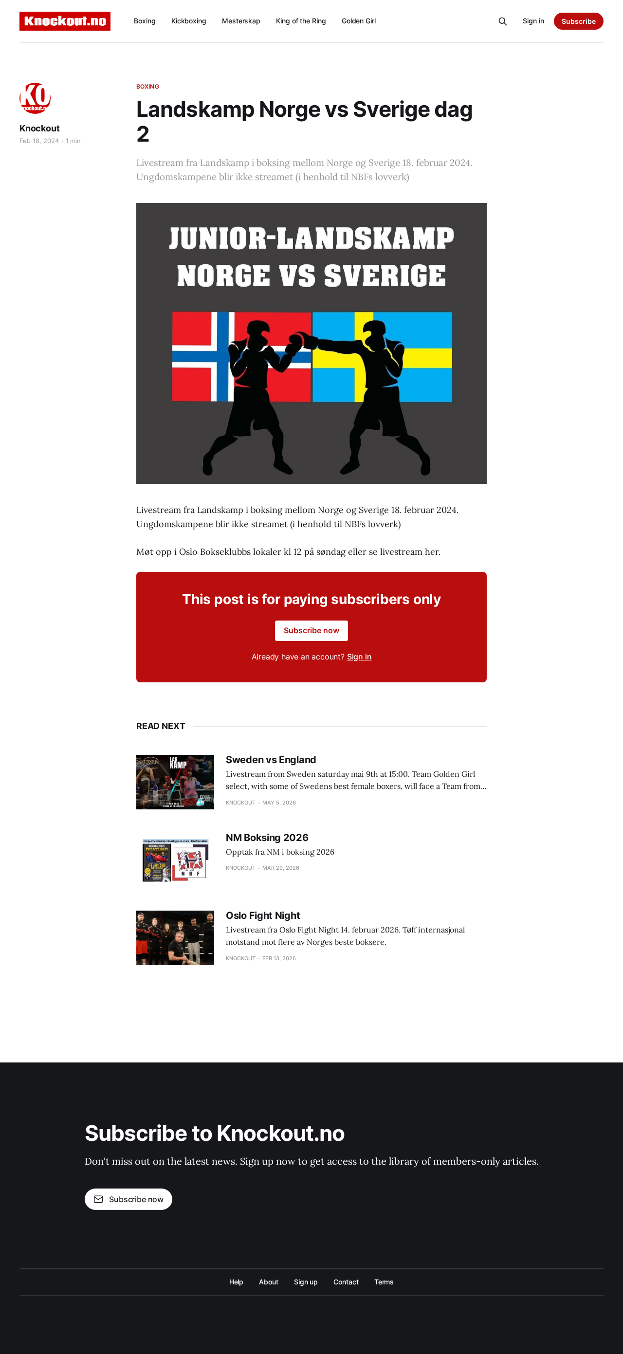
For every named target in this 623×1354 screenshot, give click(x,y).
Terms (384, 1282)
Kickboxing (188, 21)
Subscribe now (311, 630)
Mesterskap (241, 21)
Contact (345, 1282)
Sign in (533, 21)
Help (236, 1282)
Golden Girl (359, 21)
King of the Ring (301, 21)
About (268, 1282)
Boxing (145, 21)
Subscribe (579, 21)
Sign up (306, 1282)
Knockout (39, 128)
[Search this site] (502, 21)
